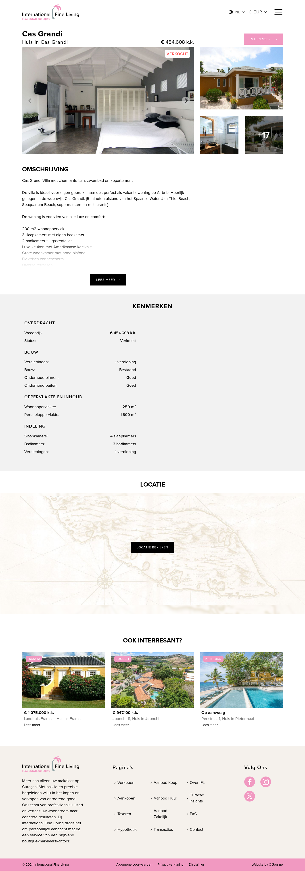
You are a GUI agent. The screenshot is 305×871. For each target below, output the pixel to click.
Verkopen (125, 782)
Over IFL (197, 782)
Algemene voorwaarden (134, 864)
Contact (196, 829)
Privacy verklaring (171, 864)
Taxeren (124, 814)
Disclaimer (196, 864)
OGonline (276, 864)
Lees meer (105, 279)
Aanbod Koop (165, 782)
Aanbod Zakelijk (160, 814)
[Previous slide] (30, 101)
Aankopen (126, 798)
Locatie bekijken (152, 547)
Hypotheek (127, 829)
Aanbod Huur (165, 798)
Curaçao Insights (197, 798)
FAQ (193, 814)
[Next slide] (186, 101)
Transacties (163, 829)
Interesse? (260, 39)
